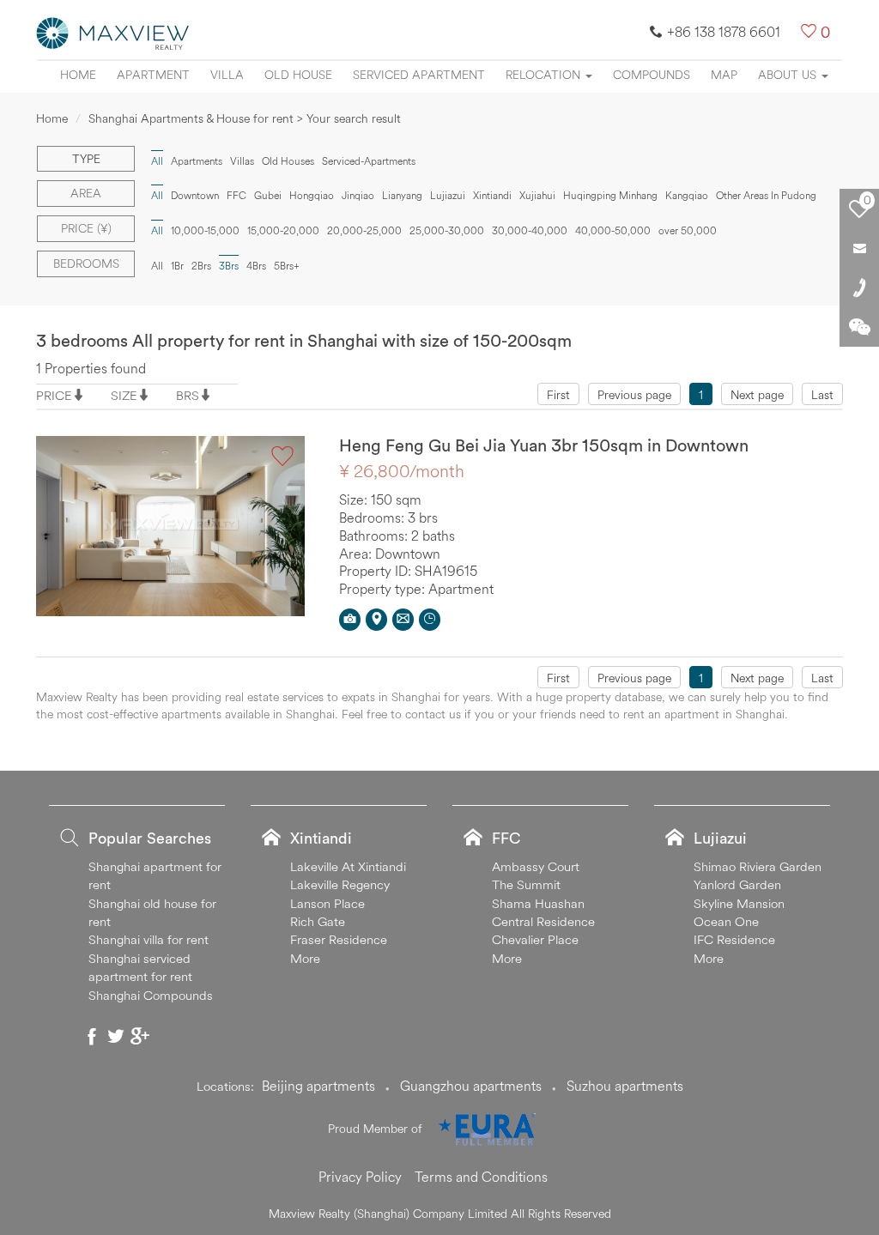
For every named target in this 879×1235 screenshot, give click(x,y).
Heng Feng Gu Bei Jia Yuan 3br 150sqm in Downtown (544, 445)
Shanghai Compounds (150, 995)
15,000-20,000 (283, 230)
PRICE (54, 395)
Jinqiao (358, 195)
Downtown (195, 195)
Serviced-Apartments (368, 160)
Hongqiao (311, 195)
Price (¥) (86, 228)
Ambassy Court (535, 866)
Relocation (545, 74)
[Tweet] (115, 1035)
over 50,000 (687, 230)
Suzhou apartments (625, 1085)
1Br (177, 265)
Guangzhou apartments (471, 1085)
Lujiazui (447, 195)
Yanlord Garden (737, 884)
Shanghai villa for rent (148, 939)
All (157, 265)
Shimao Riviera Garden (757, 866)
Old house (298, 74)
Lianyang (402, 195)
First (558, 395)
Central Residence (543, 921)
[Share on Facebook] (91, 1035)
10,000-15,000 (205, 230)
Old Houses (288, 160)
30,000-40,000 (529, 230)
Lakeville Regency (340, 884)
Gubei (268, 195)
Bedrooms (86, 263)
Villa (227, 74)
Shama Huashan (538, 903)
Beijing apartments (318, 1085)
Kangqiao (686, 195)
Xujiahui (537, 195)
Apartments (196, 160)
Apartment (153, 74)
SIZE (124, 395)
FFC (236, 195)
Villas (242, 160)
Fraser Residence (338, 939)
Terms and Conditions (481, 1176)
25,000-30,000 (446, 230)
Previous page (634, 395)
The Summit (526, 884)
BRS (187, 395)
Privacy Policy (360, 1176)
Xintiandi (492, 195)
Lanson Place (327, 903)
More (305, 958)
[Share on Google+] (139, 1035)
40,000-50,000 (613, 230)
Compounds (651, 74)
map (724, 74)
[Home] (113, 31)
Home (78, 74)
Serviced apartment (419, 74)
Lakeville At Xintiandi (348, 866)
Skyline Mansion (739, 903)
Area (85, 193)
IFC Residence (734, 939)
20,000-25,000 (364, 230)
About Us (789, 74)
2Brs (201, 265)
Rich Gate (317, 921)
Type (86, 158)
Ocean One (726, 921)
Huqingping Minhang (610, 195)
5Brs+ (287, 265)
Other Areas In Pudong (766, 195)
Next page (757, 395)
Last (822, 395)
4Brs (256, 265)
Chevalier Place (535, 939)
